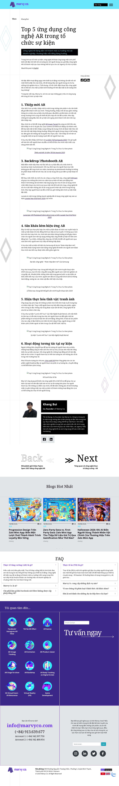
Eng (99, 5)
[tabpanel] (25, 521)
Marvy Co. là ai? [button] (10, 586)
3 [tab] (62, 548)
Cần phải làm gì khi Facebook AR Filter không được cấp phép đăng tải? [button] (27, 592)
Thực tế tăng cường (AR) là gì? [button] (18, 565)
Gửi (103, 744)
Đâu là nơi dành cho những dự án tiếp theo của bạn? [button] (85, 594)
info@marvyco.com (30, 725)
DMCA (102, 770)
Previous (6, 521)
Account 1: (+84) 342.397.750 (29, 736)
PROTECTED (108, 770)
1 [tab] (57, 548)
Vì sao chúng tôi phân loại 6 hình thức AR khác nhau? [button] (86, 588)
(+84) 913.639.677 (30, 731)
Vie (96, 5)
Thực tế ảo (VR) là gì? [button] (73, 565)
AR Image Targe (51, 124)
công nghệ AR (50, 360)
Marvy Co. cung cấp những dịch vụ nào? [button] (80, 583)
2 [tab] (59, 548)
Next (87, 457)
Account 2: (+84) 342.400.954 (29, 739)
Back (32, 457)
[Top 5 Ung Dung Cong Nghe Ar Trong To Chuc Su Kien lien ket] (19, 4)
